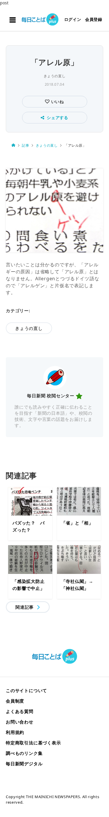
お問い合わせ (19, 722)
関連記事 (24, 607)
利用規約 (15, 732)
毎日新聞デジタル (24, 763)
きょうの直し (55, 75)
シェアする (57, 117)
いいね (57, 101)
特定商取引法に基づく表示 (33, 743)
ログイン (72, 19)
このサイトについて (26, 690)
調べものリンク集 (24, 753)
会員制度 (15, 701)
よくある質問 (19, 711)
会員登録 (93, 19)
